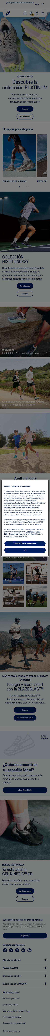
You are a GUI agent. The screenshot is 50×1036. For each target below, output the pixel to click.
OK (25, 550)
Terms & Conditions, (15, 534)
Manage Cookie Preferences (25, 543)
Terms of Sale (30, 534)
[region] (25, 518)
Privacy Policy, (30, 531)
